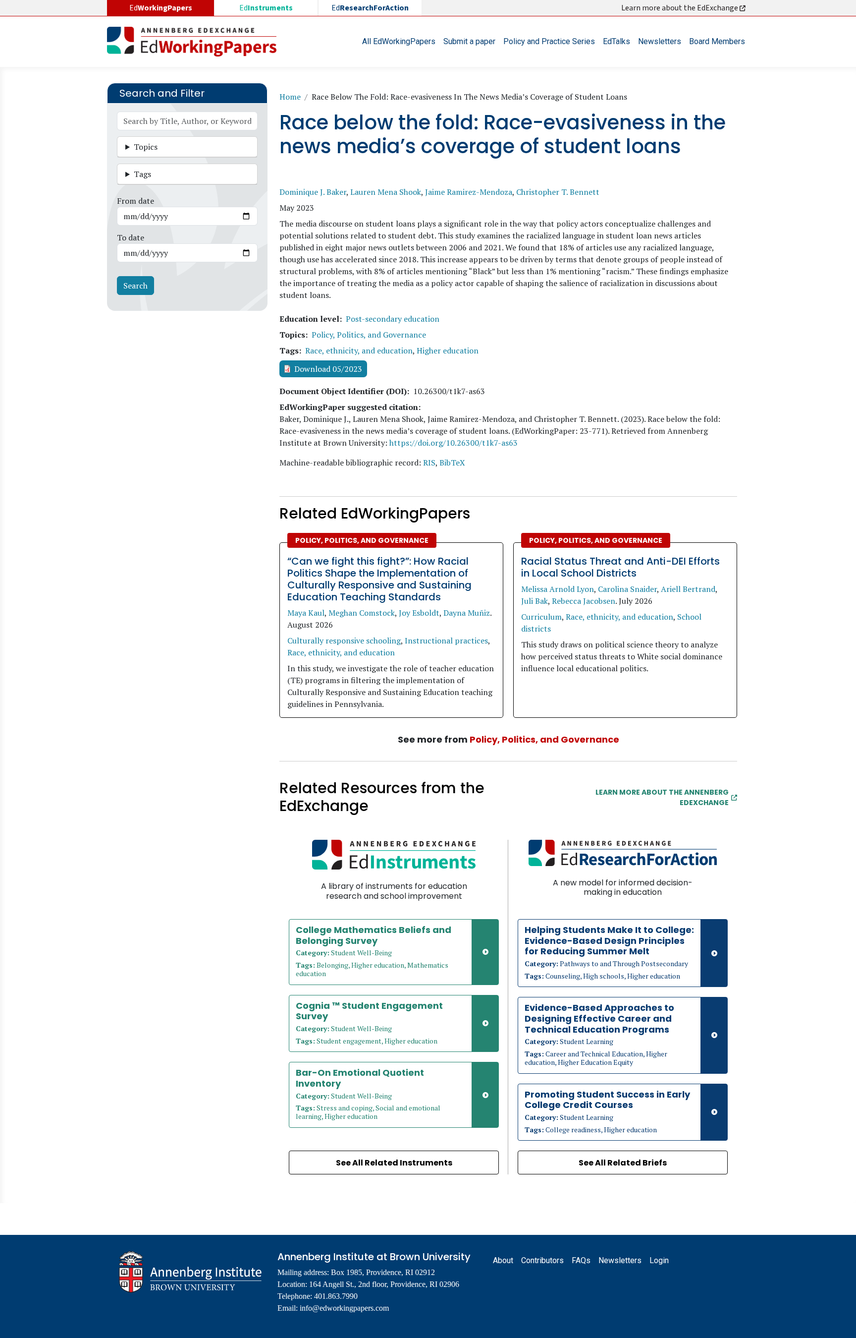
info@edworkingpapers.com (344, 1308)
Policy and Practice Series (549, 41)
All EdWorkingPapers (398, 41)
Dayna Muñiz (466, 612)
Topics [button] (146, 146)
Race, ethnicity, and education (359, 350)
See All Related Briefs (623, 1162)
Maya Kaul (305, 612)
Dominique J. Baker (312, 191)
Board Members (717, 41)
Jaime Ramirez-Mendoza (468, 191)
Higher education (448, 350)
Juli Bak (534, 600)
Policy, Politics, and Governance (369, 334)
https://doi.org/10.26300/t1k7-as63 (453, 442)
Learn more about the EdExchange (680, 7)
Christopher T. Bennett (557, 191)
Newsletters (659, 41)
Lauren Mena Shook (385, 191)
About (503, 1260)
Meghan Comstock (361, 612)
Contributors (542, 1260)
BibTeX (452, 462)
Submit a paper (469, 41)
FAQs (581, 1260)
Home (290, 96)
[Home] (195, 42)
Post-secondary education (392, 318)
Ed (266, 7)
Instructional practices (446, 640)
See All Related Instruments (394, 1162)
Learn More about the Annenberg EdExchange (662, 797)
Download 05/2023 (328, 368)
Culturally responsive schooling (344, 640)
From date (135, 200)
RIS (429, 462)
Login (659, 1260)
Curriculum (541, 616)
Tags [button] (142, 174)
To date (130, 237)
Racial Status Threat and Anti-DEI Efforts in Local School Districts (620, 567)
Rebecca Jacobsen (583, 600)
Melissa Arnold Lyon (557, 588)
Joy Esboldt (419, 612)
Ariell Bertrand (688, 588)
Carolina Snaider (627, 588)
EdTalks (616, 41)
